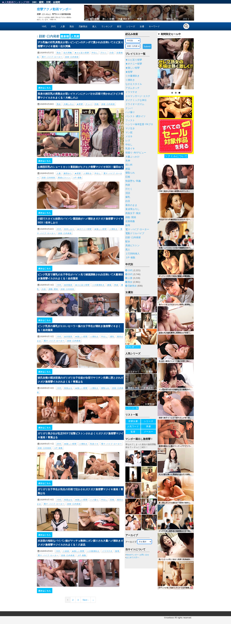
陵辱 (117, 551)
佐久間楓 (68, 52)
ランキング (106, 26)
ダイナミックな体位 (136, 100)
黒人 (127, 249)
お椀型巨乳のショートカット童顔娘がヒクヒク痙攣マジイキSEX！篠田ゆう (80, 167)
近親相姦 (130, 221)
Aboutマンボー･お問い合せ (137, 555)
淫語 (127, 193)
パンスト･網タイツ (135, 116)
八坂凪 (66, 551)
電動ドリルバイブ (134, 233)
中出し (95, 52)
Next (199, 63)
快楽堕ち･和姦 (133, 181)
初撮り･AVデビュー (135, 152)
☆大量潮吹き (98, 284)
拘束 (116, 284)
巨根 (97, 104)
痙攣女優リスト (133, 347)
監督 (133, 431)
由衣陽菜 (68, 284)
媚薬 (109, 284)
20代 (53, 26)
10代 (44, 26)
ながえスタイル (133, 84)
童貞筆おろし (132, 209)
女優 (142, 26)
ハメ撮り (94, 499)
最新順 (65, 36)
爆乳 (112, 336)
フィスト (130, 120)
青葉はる (68, 388)
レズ (127, 140)
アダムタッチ (132, 88)
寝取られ (105, 388)
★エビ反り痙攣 (82, 52)
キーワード (154, 26)
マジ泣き (130, 128)
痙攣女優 (133, 421)
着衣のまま (131, 205)
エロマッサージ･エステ (137, 96)
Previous (152, 63)
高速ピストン (64, 177)
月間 (48, 2)
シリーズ (130, 26)
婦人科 (128, 164)
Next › (86, 599)
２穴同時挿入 (132, 253)
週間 (41, 2)
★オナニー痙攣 (84, 229)
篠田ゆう (68, 173)
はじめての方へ (132, 557)
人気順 (75, 36)
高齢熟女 (83, 26)
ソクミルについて (176, 156)
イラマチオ (107, 551)
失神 (127, 160)
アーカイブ (130, 542)
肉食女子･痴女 (133, 213)
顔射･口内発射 (72, 56)
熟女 (72, 26)
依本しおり (69, 229)
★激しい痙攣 (100, 229)
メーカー (148, 431)
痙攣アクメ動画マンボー (54, 9)
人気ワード (133, 426)
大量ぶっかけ (132, 156)
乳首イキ (94, 443)
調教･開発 (53, 289)
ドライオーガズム (134, 104)
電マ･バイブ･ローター (52, 56)
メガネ (128, 136)
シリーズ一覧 (132, 408)
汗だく (104, 52)
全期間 (56, 2)
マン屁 (128, 132)
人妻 (62, 26)
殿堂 (119, 26)
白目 (112, 52)
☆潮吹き (88, 173)
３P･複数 (77, 177)
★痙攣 (80, 104)
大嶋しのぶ (69, 104)
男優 (148, 426)
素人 (94, 26)
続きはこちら (44, 87)
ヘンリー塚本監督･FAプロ (139, 124)
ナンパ (89, 104)
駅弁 (127, 241)
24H (34, 2)
